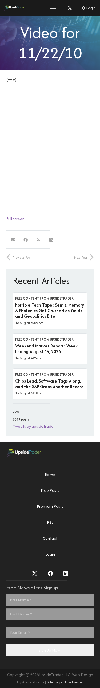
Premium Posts (50, 506)
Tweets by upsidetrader (34, 426)
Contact (50, 538)
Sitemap (54, 682)
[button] (53, 8)
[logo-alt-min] (14, 8)
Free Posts (50, 490)
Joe (16, 411)
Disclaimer (74, 682)
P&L (50, 522)
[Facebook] (50, 573)
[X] (70, 8)
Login (50, 554)
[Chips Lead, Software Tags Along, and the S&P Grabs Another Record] (50, 383)
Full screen (15, 218)
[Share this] (25, 240)
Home (50, 474)
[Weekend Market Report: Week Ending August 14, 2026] (50, 348)
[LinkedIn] (65, 573)
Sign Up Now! (50, 650)
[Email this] (12, 240)
